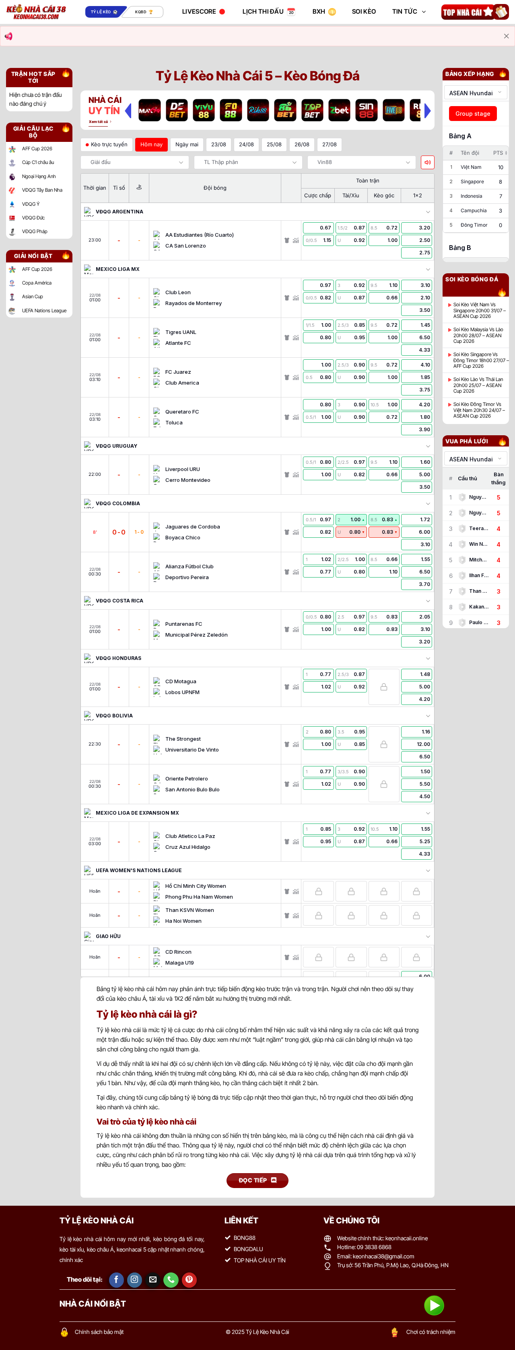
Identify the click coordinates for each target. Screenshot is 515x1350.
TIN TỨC (404, 11)
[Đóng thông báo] (507, 36)
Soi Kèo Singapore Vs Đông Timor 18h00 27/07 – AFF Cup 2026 (481, 360)
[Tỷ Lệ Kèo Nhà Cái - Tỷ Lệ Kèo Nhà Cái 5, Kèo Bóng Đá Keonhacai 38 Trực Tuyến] (36, 12)
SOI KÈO (364, 11)
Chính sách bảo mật (99, 1331)
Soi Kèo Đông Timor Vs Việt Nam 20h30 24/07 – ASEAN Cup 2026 (479, 410)
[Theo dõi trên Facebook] (116, 1280)
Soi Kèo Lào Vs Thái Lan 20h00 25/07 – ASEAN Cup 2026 (478, 385)
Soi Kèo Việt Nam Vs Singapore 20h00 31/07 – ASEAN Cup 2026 (479, 310)
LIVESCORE (199, 11)
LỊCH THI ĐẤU (263, 11)
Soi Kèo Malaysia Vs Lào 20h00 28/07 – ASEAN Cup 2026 (478, 335)
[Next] (427, 110)
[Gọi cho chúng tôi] (171, 1280)
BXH (319, 11)
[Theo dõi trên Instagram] (134, 1280)
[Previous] (128, 110)
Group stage (472, 113)
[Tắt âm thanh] (428, 162)
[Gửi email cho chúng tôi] (153, 1280)
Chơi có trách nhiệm (430, 1331)
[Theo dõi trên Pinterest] (189, 1280)
